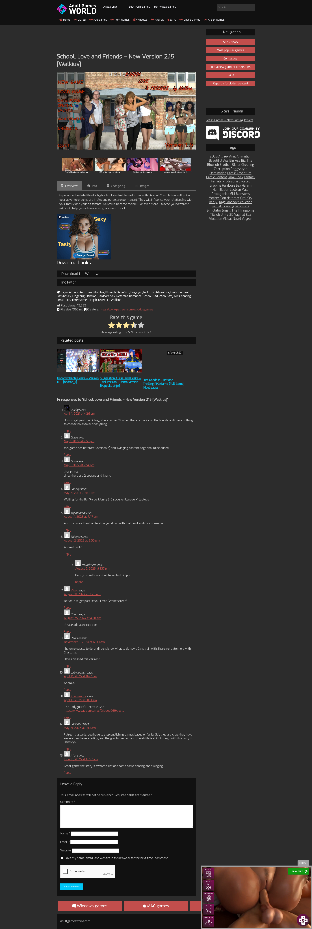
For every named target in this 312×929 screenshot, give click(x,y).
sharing (186, 296)
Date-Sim (123, 292)
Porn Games (122, 20)
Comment (67, 802)
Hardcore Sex (106, 296)
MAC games (157, 906)
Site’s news (230, 42)
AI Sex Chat (110, 6)
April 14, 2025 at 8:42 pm (80, 676)
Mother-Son (217, 198)
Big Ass (234, 161)
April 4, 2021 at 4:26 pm (79, 414)
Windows (141, 20)
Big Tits (246, 161)
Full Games (100, 20)
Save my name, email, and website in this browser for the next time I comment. (116, 858)
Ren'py (213, 202)
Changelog (118, 186)
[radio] (111, 325)
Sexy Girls (173, 296)
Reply (67, 431)
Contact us (230, 58)
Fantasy (249, 177)
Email (65, 842)
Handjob (91, 296)
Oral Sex (246, 198)
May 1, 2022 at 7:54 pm (79, 465)
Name (65, 833)
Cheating (247, 165)
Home (66, 20)
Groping (215, 186)
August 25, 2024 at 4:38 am (82, 618)
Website (65, 850)
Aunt (82, 292)
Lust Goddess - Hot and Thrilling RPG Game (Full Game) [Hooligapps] (163, 383)
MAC (173, 20)
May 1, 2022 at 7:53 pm (79, 441)
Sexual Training (223, 206)
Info (94, 186)
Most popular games (230, 50)
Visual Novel (232, 219)
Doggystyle (138, 292)
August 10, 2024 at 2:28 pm (82, 594)
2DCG (214, 156)
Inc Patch (69, 282)
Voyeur (247, 219)
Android (159, 20)
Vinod (74, 590)
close (303, 863)
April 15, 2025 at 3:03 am (80, 700)
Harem (247, 186)
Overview (71, 186)
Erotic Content (179, 292)
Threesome (79, 300)
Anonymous (78, 696)
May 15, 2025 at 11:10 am (80, 728)
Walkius (116, 300)
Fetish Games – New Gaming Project (229, 120)
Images (145, 186)
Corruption (222, 169)
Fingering (78, 296)
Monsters (243, 194)
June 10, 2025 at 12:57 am (81, 759)
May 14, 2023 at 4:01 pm (79, 493)
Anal (232, 156)
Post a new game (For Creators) (231, 67)
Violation (215, 219)
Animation (244, 156)
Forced (245, 181)
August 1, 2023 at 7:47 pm (81, 517)
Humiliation (221, 190)
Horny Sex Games (165, 6)
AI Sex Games (216, 20)
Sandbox (232, 202)
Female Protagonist (225, 181)
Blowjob (110, 292)
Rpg (222, 202)
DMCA (230, 75)
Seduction (159, 296)
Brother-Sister (230, 165)
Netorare (122, 296)
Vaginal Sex (242, 215)
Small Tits (63, 300)
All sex (73, 292)
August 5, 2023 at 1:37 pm (92, 568)
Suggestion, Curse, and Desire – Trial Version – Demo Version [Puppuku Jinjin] (120, 382)
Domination (218, 173)
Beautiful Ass (95, 292)
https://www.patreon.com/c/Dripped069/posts (94, 711)
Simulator (214, 210)
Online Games (191, 20)
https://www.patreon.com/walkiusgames (126, 309)
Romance (135, 296)
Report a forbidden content (230, 83)
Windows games (91, 906)
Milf (232, 194)
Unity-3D (104, 300)
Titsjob (92, 300)
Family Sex (64, 296)
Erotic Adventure (158, 292)
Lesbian (235, 190)
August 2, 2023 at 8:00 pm (82, 540)
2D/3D (81, 20)
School (147, 296)
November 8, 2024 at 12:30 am (84, 642)
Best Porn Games (139, 6)
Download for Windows (80, 273)
